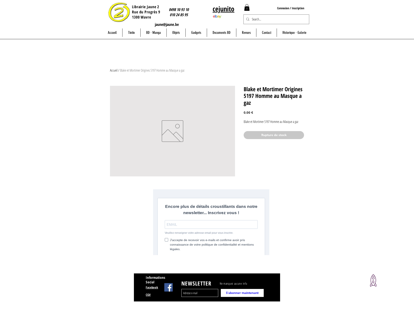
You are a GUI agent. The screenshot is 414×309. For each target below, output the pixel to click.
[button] (247, 7)
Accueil (114, 70)
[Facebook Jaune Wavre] (168, 287)
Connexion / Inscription (290, 8)
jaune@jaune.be (167, 24)
